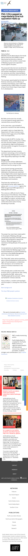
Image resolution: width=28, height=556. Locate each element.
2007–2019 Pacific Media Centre (10, 478)
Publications (23, 384)
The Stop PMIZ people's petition (10, 291)
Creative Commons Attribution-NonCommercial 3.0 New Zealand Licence (14, 314)
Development (7, 366)
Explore (27, 382)
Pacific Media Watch (10, 10)
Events (25, 382)
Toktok (14, 522)
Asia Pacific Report (14, 494)
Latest (1, 382)
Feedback (14, 469)
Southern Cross (14, 507)
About (14, 474)
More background (6, 287)
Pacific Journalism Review (14, 516)
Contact (14, 465)
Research (14, 528)
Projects (14, 525)
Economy (6, 370)
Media (22, 370)
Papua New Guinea (9, 364)
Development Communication (12, 368)
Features (14, 491)
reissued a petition (13, 186)
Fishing (14, 370)
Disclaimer (14, 461)
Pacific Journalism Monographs (14, 519)
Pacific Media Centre (14, 501)
